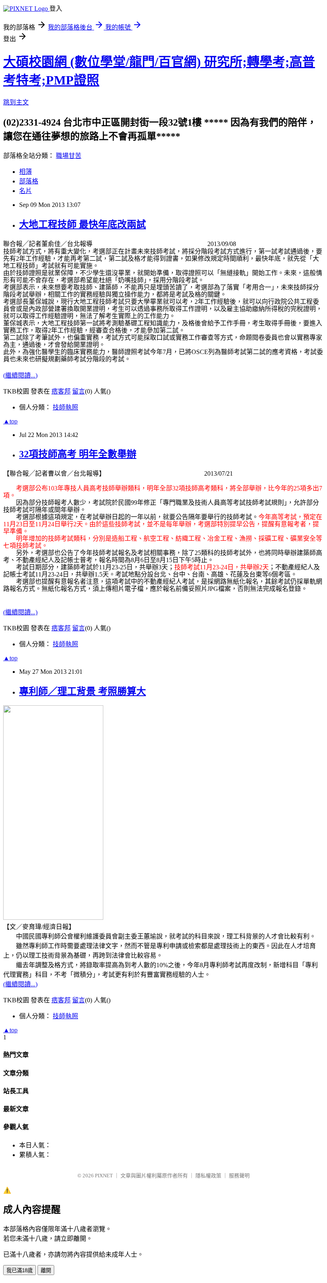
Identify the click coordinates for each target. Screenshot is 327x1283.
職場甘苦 (68, 155)
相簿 (25, 171)
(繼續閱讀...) (20, 375)
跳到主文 (16, 102)
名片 (25, 190)
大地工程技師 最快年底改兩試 (82, 224)
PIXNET (104, 1176)
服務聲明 (239, 1176)
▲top (10, 421)
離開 (46, 1270)
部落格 (28, 181)
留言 (78, 391)
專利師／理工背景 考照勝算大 (82, 691)
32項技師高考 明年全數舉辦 (77, 454)
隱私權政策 (208, 1176)
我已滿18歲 (19, 1270)
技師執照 (65, 407)
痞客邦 (61, 391)
